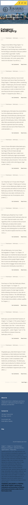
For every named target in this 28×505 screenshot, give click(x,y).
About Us (4, 398)
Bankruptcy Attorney (19, 448)
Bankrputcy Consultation (7, 448)
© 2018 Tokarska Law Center (20, 441)
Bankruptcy (15, 38)
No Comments (15, 64)
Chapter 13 (9, 446)
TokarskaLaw (8, 38)
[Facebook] (19, 3)
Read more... (24, 64)
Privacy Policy (13, 449)
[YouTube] (25, 3)
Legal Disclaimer (5, 449)
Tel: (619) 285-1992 (6, 419)
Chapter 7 (3, 446)
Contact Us (4, 411)
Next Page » (24, 382)
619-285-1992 (18, 15)
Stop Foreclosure (18, 446)
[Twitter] (22, 3)
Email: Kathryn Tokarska (6, 421)
